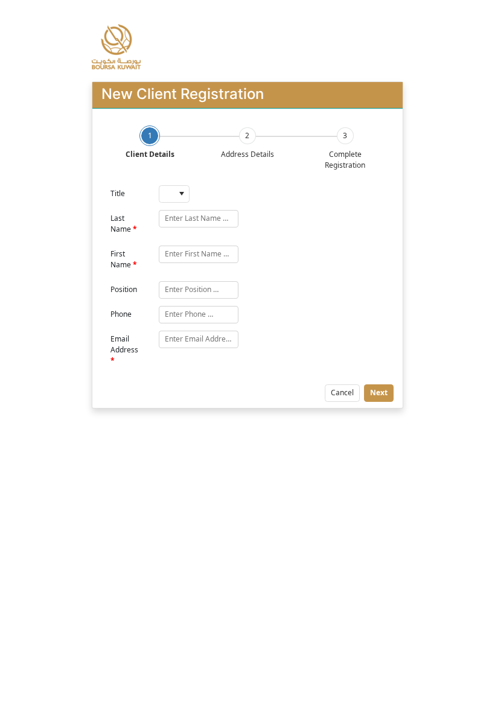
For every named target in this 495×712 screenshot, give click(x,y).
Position (123, 289)
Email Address (124, 344)
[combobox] (174, 194)
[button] (181, 194)
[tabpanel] (247, 293)
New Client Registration (182, 94)
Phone (121, 314)
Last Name (120, 223)
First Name (120, 259)
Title (117, 193)
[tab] (149, 143)
